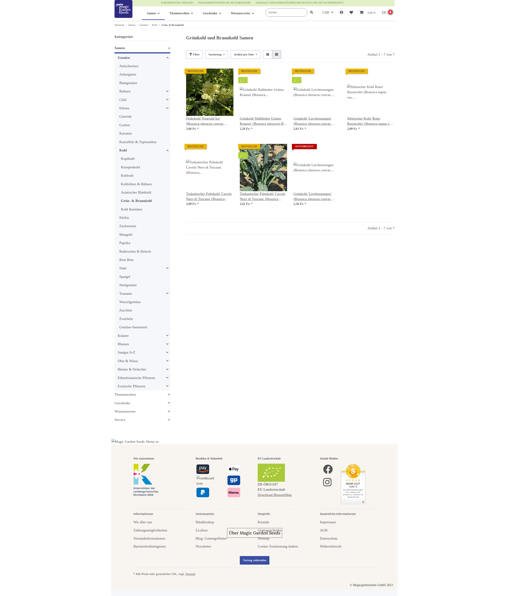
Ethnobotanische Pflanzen (136, 378)
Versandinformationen (149, 538)
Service (120, 420)
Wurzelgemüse (130, 302)
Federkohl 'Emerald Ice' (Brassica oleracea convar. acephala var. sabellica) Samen (208, 121)
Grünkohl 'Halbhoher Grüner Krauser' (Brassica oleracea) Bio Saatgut (263, 121)
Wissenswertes (125, 411)
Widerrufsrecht (330, 546)
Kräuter (123, 336)
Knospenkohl (130, 167)
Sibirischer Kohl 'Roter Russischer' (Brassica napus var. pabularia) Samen (370, 121)
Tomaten (125, 294)
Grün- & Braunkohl (136, 201)
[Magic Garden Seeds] (123, 13)
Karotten (125, 133)
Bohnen (124, 91)
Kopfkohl (128, 159)
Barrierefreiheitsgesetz (149, 546)
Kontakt (263, 522)
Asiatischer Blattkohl (136, 192)
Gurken (124, 125)
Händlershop (205, 522)
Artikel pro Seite (244, 54)
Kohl (123, 150)
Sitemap (263, 538)
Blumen (123, 344)
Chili (122, 100)
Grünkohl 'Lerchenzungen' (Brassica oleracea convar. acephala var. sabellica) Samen (315, 197)
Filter (196, 54)
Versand (190, 574)
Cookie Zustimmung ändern (278, 546)
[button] (341, 12)
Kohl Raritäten (131, 209)
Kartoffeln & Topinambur (137, 142)
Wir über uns (142, 522)
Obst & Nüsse (128, 361)
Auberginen (127, 74)
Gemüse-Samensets (133, 327)
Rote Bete (126, 260)
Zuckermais (127, 226)
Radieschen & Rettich (135, 251)
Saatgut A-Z (126, 352)
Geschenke (122, 403)
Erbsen (124, 108)
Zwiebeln (126, 319)
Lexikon (202, 530)
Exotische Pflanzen (131, 386)
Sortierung (215, 54)
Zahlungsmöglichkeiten (150, 530)
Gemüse (124, 58)
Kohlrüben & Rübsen (136, 184)
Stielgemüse (128, 285)
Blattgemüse (128, 83)
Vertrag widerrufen (254, 560)
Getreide (125, 116)
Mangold (125, 234)
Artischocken (128, 66)
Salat (122, 268)
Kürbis (124, 218)
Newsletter (203, 546)
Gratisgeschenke (269, 530)
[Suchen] (311, 12)
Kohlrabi (127, 175)
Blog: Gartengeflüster (211, 538)
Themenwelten (125, 394)
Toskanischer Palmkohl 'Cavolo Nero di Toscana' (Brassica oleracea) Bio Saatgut (262, 197)
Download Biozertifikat (275, 495)
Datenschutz (329, 538)
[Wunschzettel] (351, 12)
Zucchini (125, 310)
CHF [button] (325, 13)
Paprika (124, 243)
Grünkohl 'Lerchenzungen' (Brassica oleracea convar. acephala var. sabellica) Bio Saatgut (313, 121)
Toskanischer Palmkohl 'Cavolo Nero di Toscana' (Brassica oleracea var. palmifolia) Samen (209, 197)
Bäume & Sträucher (132, 369)
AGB (323, 530)
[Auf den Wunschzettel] (226, 75)
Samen (120, 48)
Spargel (124, 277)
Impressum (328, 522)
